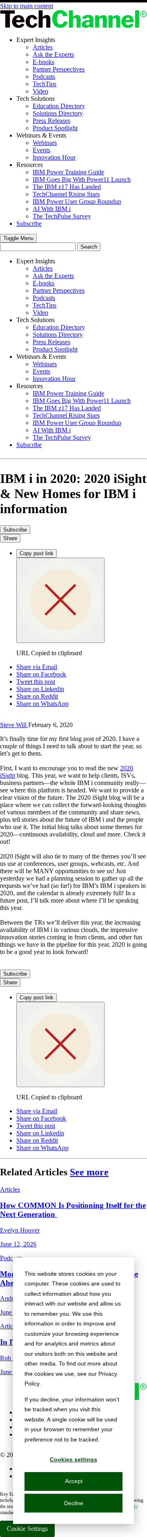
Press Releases (51, 120)
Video (40, 91)
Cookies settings (73, 1459)
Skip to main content (26, 5)
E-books (43, 61)
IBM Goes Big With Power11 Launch (82, 179)
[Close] (60, 600)
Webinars (45, 142)
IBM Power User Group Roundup (77, 201)
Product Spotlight (55, 128)
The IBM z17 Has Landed (67, 186)
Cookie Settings (27, 1528)
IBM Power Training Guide (68, 172)
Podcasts (44, 76)
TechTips (44, 83)
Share (10, 538)
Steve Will (14, 724)
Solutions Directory (58, 113)
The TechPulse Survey (62, 216)
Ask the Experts (53, 54)
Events (41, 150)
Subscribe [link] (15, 530)
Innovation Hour (54, 157)
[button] (18, 238)
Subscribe (29, 223)
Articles (43, 47)
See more (89, 1172)
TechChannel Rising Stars (66, 194)
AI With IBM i (52, 208)
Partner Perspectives (59, 69)
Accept (73, 1481)
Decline (73, 1503)
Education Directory (59, 105)
